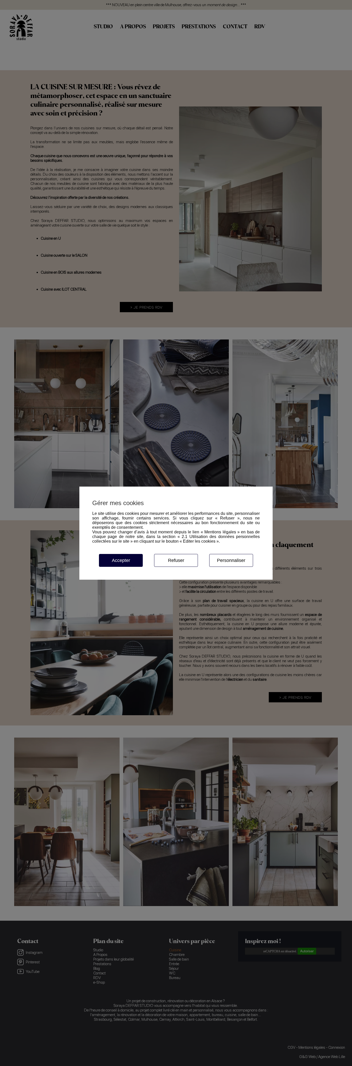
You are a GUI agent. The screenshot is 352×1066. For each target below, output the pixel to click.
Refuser (176, 560)
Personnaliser (231, 560)
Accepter (121, 560)
